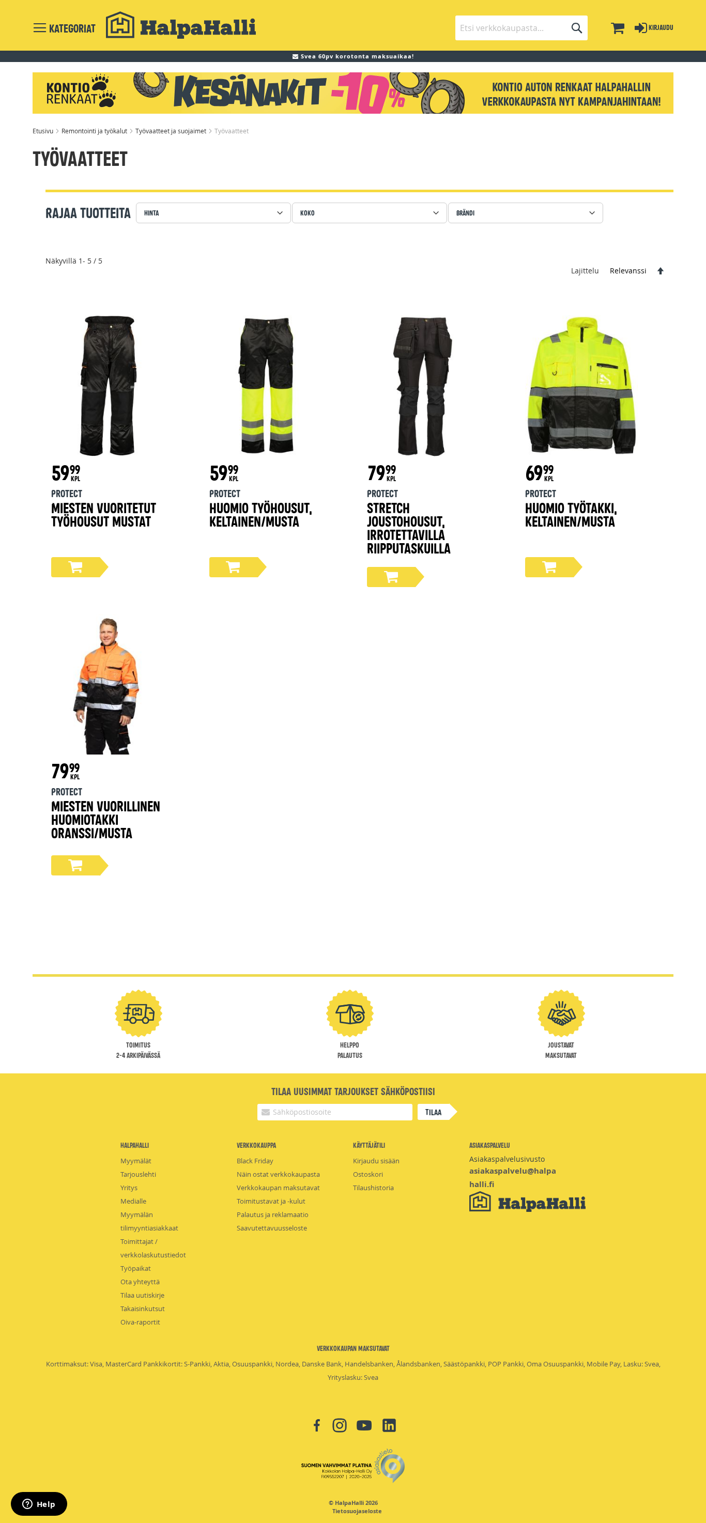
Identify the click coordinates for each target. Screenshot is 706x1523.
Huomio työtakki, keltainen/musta (571, 514)
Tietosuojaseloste (357, 1511)
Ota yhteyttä (140, 1281)
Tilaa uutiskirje (142, 1295)
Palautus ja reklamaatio (273, 1214)
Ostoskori (368, 1174)
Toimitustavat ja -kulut (271, 1201)
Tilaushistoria (373, 1187)
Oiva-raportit (140, 1322)
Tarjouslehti (138, 1174)
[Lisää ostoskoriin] (75, 567)
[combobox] (521, 28)
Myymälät (135, 1160)
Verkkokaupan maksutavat (278, 1187)
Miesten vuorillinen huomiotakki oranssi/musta (105, 819)
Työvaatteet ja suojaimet (171, 131)
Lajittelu (585, 270)
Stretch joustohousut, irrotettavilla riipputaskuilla (409, 527)
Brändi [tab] (465, 213)
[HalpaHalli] (181, 25)
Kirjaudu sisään (376, 1160)
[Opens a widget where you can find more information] (38, 1505)
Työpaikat (135, 1268)
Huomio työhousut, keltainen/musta (260, 514)
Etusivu (44, 131)
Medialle (133, 1201)
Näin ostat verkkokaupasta (278, 1174)
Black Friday (255, 1160)
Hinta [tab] (151, 213)
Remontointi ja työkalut (95, 131)
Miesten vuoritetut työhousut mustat (103, 514)
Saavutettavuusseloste (272, 1228)
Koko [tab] (307, 213)
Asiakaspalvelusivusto (507, 1159)
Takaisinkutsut (142, 1308)
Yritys (128, 1187)
